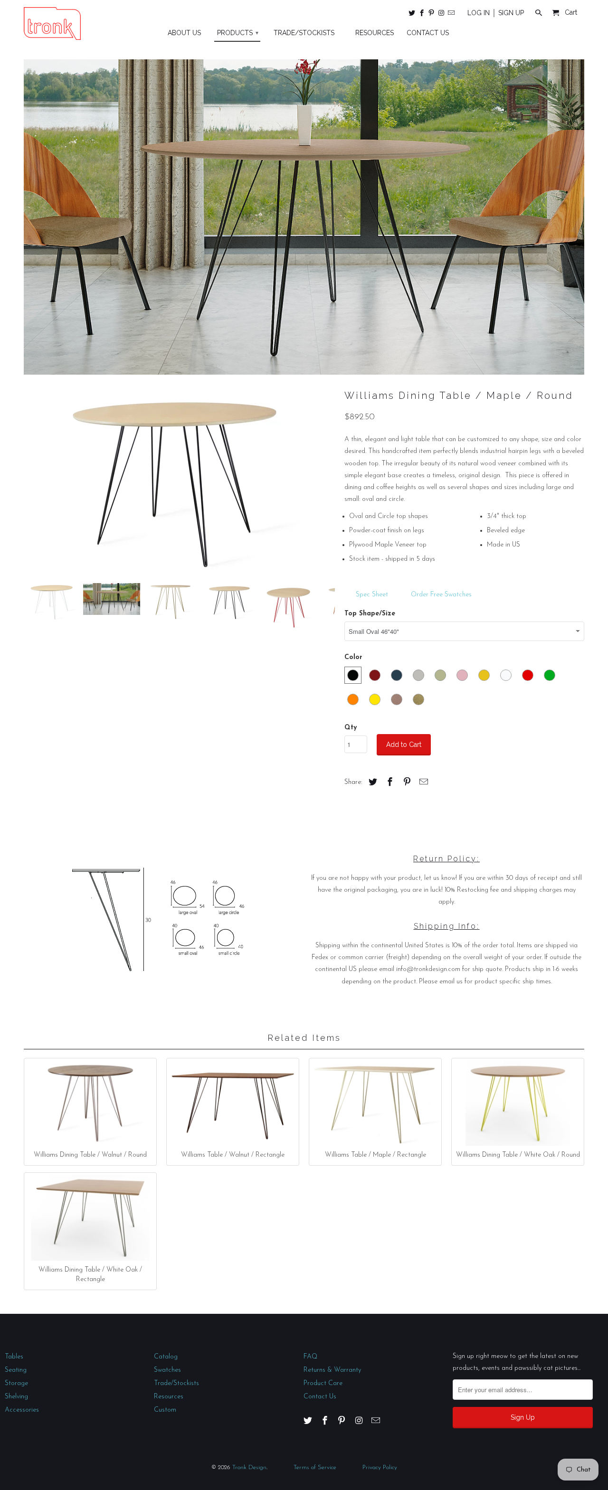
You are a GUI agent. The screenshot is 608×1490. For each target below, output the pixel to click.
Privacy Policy (379, 1467)
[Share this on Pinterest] (405, 783)
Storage (16, 1383)
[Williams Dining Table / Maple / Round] (179, 481)
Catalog (166, 1356)
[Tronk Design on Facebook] (422, 15)
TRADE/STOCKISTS (304, 33)
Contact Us (320, 1396)
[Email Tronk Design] (452, 15)
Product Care (323, 1383)
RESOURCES (374, 33)
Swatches (167, 1370)
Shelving (16, 1396)
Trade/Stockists (176, 1383)
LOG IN (478, 13)
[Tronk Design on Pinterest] (432, 15)
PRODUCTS (237, 33)
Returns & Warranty (332, 1370)
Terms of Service (315, 1467)
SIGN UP (511, 13)
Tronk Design (249, 1467)
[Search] (539, 15)
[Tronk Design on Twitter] (412, 15)
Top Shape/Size (369, 613)
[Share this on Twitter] (371, 783)
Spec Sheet (373, 594)
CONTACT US (428, 33)
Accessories (22, 1410)
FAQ (310, 1356)
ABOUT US (184, 33)
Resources (168, 1396)
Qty (350, 727)
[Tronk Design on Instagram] (442, 15)
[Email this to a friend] (422, 783)
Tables (14, 1356)
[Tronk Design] (52, 23)
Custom (165, 1410)
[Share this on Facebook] (388, 783)
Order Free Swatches (441, 594)
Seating (16, 1370)
